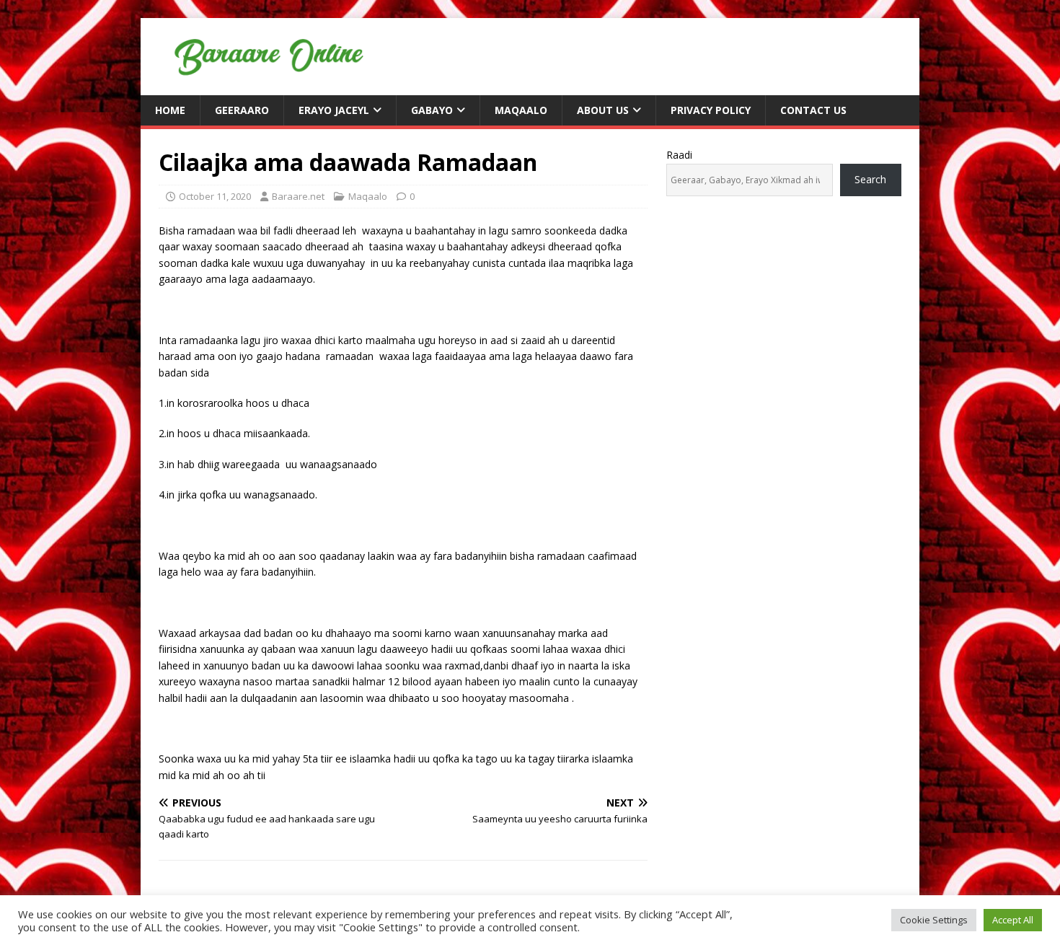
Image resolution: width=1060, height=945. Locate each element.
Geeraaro (242, 110)
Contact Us (813, 110)
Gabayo (432, 110)
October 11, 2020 (215, 196)
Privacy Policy (711, 110)
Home (170, 110)
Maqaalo (521, 110)
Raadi (679, 155)
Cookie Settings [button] (934, 919)
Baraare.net (298, 196)
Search (870, 179)
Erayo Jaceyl (334, 110)
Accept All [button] (1012, 919)
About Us (603, 110)
